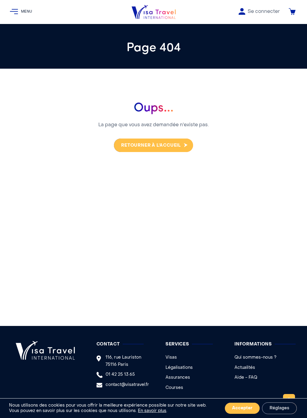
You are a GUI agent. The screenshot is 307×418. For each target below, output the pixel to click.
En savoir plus (152, 411)
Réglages (279, 408)
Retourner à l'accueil (151, 146)
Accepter (242, 408)
